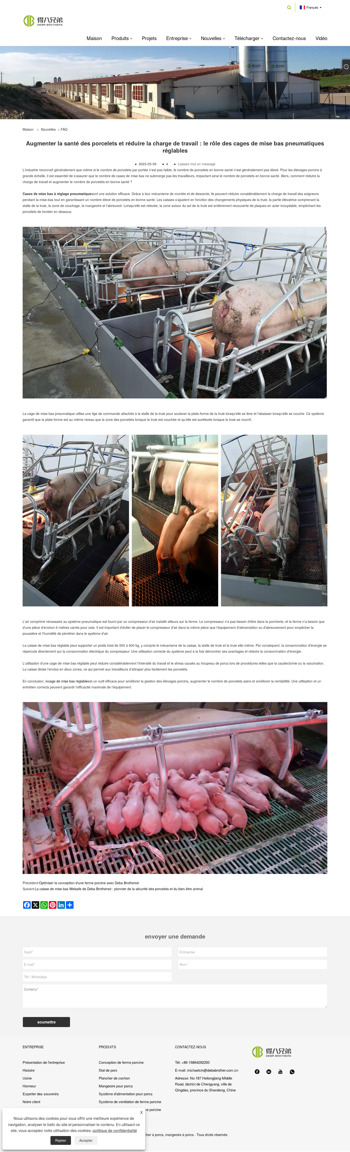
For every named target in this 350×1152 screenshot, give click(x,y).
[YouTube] (280, 1072)
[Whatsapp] (292, 1072)
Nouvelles (48, 129)
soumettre (46, 1022)
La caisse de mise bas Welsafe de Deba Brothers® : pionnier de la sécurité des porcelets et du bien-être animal (119, 888)
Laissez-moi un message (196, 163)
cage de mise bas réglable (68, 681)
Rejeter (60, 1140)
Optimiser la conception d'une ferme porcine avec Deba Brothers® (89, 882)
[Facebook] (257, 1072)
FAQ (64, 129)
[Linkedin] (269, 1072)
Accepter (86, 1140)
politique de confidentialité (115, 1130)
